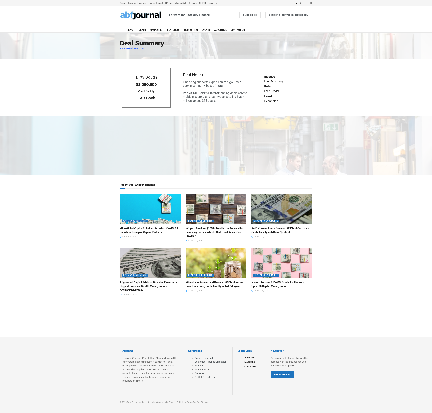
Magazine (156, 30)
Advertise (220, 30)
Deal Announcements (135, 221)
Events (206, 30)
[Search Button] (311, 3)
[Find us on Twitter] (296, 3)
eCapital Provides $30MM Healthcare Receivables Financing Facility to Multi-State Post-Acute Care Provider (215, 232)
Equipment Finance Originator (151, 3)
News (130, 30)
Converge (192, 3)
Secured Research (128, 3)
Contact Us (238, 30)
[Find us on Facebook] (305, 3)
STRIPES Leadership (208, 3)
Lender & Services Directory (289, 15)
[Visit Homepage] (141, 15)
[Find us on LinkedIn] (301, 3)
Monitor (169, 3)
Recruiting (191, 30)
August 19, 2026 (260, 291)
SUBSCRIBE (250, 15)
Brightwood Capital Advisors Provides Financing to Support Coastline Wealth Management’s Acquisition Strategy (149, 286)
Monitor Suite (181, 3)
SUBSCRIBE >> (282, 374)
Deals (142, 30)
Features (173, 30)
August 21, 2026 (129, 237)
